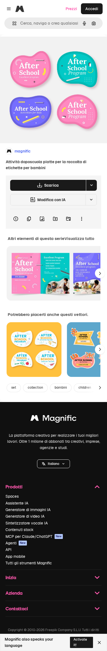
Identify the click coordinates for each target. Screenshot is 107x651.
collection (35, 387)
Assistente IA (16, 503)
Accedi (91, 8)
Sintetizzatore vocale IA (26, 523)
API (8, 549)
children (84, 387)
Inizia (10, 577)
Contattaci (16, 608)
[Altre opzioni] (81, 218)
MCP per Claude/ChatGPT (33, 536)
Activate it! (80, 642)
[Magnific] (53, 419)
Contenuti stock (19, 529)
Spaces (12, 496)
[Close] (99, 642)
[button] (53, 463)
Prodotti (13, 486)
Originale (36, 46)
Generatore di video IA (24, 516)
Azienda (13, 593)
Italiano (53, 464)
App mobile (15, 556)
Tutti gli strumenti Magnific (28, 563)
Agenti (15, 543)
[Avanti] (100, 273)
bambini (61, 387)
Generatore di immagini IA (27, 509)
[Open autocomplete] (12, 23)
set (13, 387)
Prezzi (71, 8)
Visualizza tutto (79, 238)
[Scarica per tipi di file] (91, 185)
